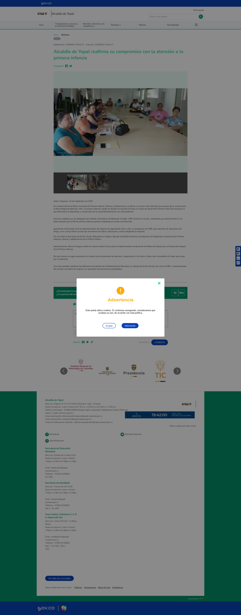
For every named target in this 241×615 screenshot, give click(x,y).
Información (130, 326)
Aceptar (109, 326)
